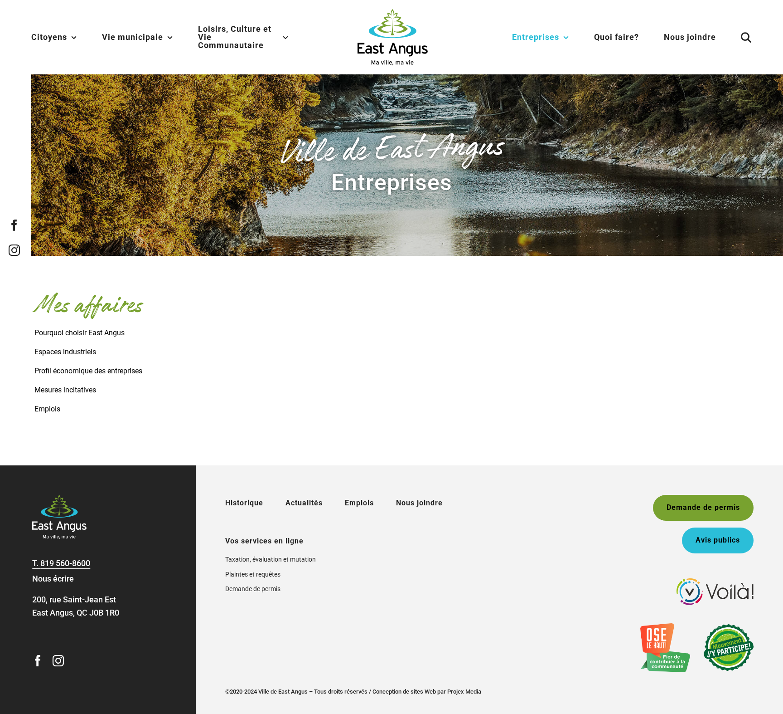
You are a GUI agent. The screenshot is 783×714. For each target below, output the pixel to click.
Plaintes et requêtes (252, 574)
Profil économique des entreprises (88, 371)
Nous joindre (419, 503)
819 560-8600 (65, 563)
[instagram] (14, 250)
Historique (244, 503)
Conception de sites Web (404, 691)
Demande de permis (252, 588)
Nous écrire (53, 578)
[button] (735, 37)
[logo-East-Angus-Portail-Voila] (715, 582)
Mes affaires (88, 306)
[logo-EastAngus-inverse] (59, 499)
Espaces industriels (65, 351)
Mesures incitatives (65, 390)
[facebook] (14, 225)
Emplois (47, 409)
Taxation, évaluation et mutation (270, 559)
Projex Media (464, 691)
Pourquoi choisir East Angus (79, 332)
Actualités (304, 503)
